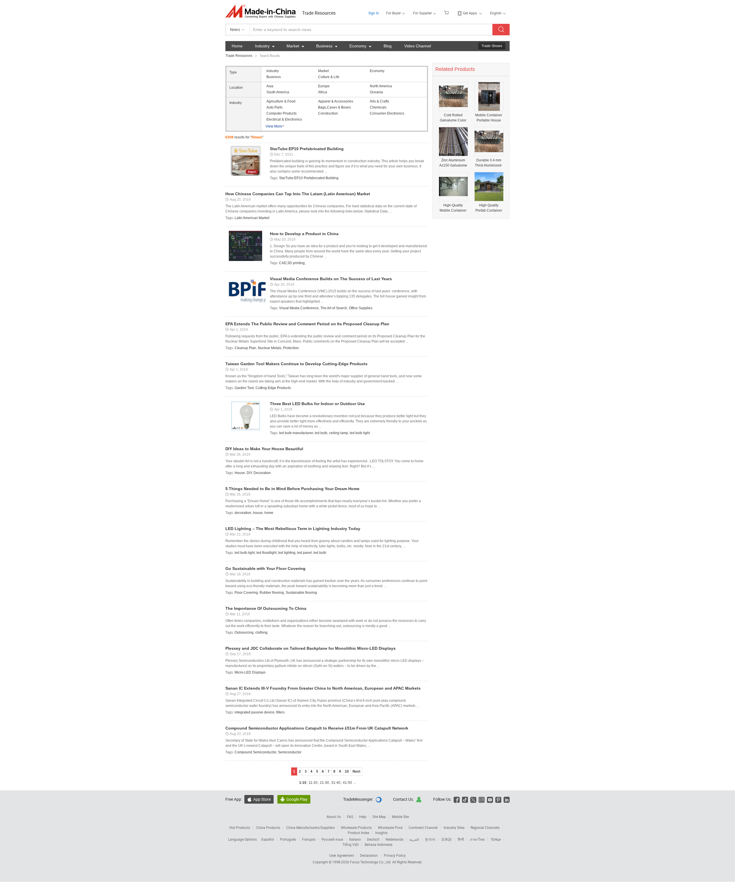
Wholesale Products (356, 827)
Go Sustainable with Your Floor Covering (265, 568)
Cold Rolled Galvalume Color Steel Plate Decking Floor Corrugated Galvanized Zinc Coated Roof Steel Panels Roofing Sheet (453, 118)
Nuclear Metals (269, 348)
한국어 (430, 839)
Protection (291, 348)
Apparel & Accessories (335, 101)
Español (267, 839)
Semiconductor (289, 752)
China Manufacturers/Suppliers (310, 827)
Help (362, 816)
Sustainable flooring (301, 593)
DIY (249, 473)
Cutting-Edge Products (273, 388)
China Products (268, 827)
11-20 (313, 783)
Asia (269, 86)
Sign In (373, 13)
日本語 (446, 839)
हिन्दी (461, 839)
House (240, 473)
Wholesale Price (390, 827)
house (258, 513)
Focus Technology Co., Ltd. (371, 862)
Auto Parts (274, 107)
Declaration (369, 855)
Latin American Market (252, 218)
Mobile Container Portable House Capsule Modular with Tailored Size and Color (488, 118)
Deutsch (373, 839)
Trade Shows (491, 46)
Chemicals (378, 107)
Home (237, 46)
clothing (261, 632)
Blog (388, 46)
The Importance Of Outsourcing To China (265, 608)
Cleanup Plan (245, 348)
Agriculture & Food (280, 101)
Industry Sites (454, 827)
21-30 (324, 783)
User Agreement (341, 855)
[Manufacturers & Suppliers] (262, 11)
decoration (243, 513)
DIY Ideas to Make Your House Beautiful (264, 448)
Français (309, 839)
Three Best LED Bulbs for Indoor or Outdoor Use (317, 403)
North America (381, 86)
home (268, 513)
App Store (259, 799)
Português (288, 839)
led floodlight (266, 553)
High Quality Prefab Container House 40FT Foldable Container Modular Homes (488, 208)
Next (356, 771)
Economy (360, 46)
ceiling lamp (338, 433)
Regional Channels (485, 827)
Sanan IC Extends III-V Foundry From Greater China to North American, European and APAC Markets (323, 688)
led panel (304, 553)
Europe (324, 86)
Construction (328, 113)
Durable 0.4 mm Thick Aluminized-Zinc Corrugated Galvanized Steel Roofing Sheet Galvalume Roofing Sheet (488, 163)
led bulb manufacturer (296, 433)
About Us (333, 816)
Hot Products (239, 827)
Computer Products (281, 113)
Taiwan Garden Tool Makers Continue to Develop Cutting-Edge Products (296, 363)
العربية (414, 839)
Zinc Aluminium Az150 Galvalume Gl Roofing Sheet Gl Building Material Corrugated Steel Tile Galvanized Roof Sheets (453, 163)
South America (277, 92)
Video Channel (417, 46)
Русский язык (332, 839)
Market (295, 46)
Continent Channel (423, 827)
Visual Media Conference (299, 308)
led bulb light (360, 433)
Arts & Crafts (379, 101)
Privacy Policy (395, 855)
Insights (381, 832)
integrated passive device (254, 712)
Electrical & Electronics (284, 119)
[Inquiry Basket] (447, 12)
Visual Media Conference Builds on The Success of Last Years (331, 278)
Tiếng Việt (351, 844)
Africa (322, 92)
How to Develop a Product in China (304, 233)
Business (326, 46)
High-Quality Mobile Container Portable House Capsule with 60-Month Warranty (453, 208)
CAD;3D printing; (292, 263)
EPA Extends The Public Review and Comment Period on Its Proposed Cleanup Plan (307, 324)
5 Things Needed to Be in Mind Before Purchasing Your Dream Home (292, 488)
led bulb (321, 433)
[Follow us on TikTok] (465, 799)
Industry (264, 46)
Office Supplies (360, 308)
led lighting (286, 553)
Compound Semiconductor (255, 752)
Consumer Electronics (387, 113)
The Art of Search (333, 308)
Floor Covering (246, 593)
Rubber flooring (272, 593)
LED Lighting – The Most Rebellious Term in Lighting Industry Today (292, 528)
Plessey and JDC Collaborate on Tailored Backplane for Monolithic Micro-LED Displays (310, 648)
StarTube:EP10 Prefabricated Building (307, 148)
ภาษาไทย (477, 839)
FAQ (350, 816)
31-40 (336, 783)
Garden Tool (244, 388)
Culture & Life (328, 77)
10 (347, 771)
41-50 (347, 783)
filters (280, 712)
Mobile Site (400, 816)
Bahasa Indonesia (378, 844)
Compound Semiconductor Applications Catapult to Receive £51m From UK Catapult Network (316, 728)
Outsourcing (244, 632)
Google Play (293, 799)
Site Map (379, 816)
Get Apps (470, 13)
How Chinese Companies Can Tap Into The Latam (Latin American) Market (297, 194)
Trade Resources (319, 13)
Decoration (262, 473)
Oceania (376, 92)
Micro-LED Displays (250, 672)
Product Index (358, 832)
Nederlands (394, 839)
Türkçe (496, 839)
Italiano (355, 839)
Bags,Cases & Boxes (334, 107)
